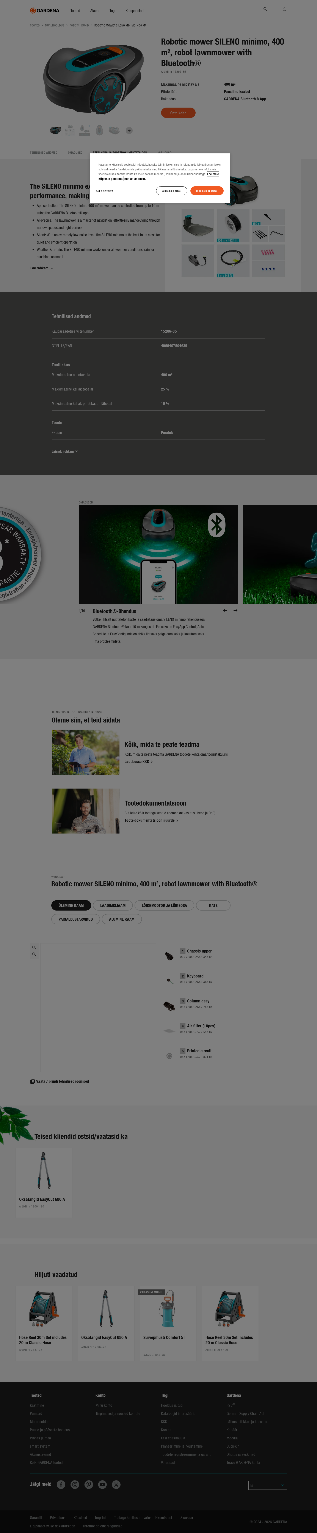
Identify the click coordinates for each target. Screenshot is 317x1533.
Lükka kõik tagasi (172, 190)
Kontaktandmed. (135, 178)
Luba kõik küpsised (207, 190)
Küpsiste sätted (104, 190)
